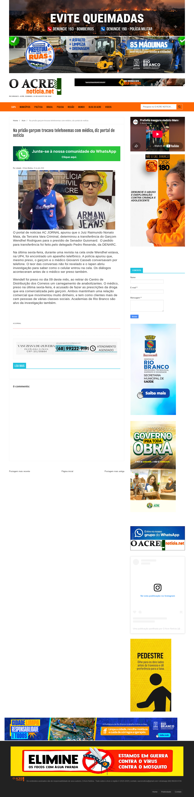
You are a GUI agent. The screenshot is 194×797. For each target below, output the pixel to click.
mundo (81, 106)
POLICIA (60, 106)
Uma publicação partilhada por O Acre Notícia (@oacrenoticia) (163, 628)
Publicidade (166, 792)
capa (13, 106)
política (38, 106)
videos (108, 106)
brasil (50, 106)
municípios (25, 106)
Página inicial (67, 471)
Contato (178, 792)
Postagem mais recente (19, 471)
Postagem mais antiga (114, 471)
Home (154, 792)
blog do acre (95, 106)
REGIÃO (71, 106)
